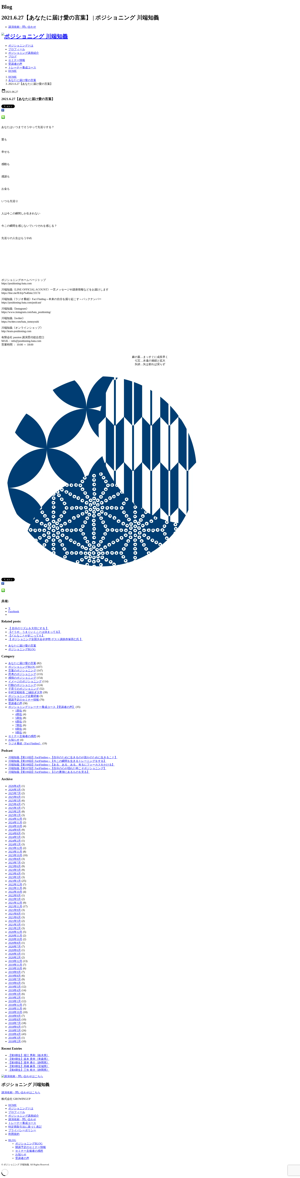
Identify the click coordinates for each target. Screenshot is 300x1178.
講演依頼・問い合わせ (22, 26)
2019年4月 (14, 990)
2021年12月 (15, 902)
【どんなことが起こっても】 (26, 635)
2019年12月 (15, 961)
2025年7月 (14, 793)
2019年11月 (15, 964)
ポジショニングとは (20, 45)
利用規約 (13, 1133)
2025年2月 (14, 811)
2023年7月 (14, 862)
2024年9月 (14, 829)
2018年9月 (14, 1015)
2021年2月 (14, 928)
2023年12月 (15, 848)
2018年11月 (15, 1008)
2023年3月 (14, 877)
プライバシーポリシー (22, 1130)
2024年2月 (14, 840)
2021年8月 (14, 913)
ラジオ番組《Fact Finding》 (25, 743)
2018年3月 (14, 1037)
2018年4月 (14, 1034)
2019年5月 (14, 986)
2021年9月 (14, 910)
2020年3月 (14, 953)
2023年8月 (14, 858)
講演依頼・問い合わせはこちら (20, 1092)
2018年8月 (14, 1019)
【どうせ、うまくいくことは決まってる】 (34, 631)
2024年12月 (15, 818)
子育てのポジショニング (23, 688)
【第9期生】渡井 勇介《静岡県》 (28, 1062)
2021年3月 (14, 924)
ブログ (12, 56)
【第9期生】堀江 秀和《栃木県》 (28, 1055)
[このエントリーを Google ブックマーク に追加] (2, 110)
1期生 (18, 710)
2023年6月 (14, 866)
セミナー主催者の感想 (22, 736)
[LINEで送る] (3, 117)
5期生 (18, 717)
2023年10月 (15, 855)
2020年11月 (15, 935)
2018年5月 (14, 1030)
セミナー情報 (16, 60)
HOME (12, 70)
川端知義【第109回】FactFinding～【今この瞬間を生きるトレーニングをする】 (57, 761)
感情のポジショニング (22, 677)
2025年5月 (14, 800)
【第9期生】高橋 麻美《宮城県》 (28, 1066)
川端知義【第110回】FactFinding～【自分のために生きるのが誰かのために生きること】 (62, 757)
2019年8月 (14, 975)
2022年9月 (14, 895)
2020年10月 (15, 939)
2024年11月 (15, 822)
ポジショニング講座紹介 (23, 52)
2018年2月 (14, 1041)
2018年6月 (14, 1026)
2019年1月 (14, 1001)
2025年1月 (14, 815)
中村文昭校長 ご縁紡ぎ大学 (25, 692)
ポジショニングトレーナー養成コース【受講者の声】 (41, 706)
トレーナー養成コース (22, 67)
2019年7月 (14, 979)
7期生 (18, 725)
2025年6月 (14, 796)
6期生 (18, 721)
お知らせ (13, 739)
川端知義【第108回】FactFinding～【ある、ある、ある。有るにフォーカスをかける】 (61, 764)
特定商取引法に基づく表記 (25, 1126)
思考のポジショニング (22, 674)
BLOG (12, 1140)
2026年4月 (14, 786)
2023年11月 (15, 851)
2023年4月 (14, 873)
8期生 (18, 728)
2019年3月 (14, 993)
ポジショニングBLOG (22, 649)
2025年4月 (14, 804)
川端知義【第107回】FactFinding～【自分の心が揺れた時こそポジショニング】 (57, 768)
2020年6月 (14, 950)
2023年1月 (14, 880)
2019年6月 (14, 983)
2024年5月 (14, 837)
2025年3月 (14, 807)
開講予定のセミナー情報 (23, 699)
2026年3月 (14, 789)
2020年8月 (14, 942)
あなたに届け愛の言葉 (22, 80)
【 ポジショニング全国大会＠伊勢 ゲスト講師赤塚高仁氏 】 (45, 639)
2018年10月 (15, 1012)
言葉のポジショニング (22, 670)
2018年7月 (14, 1023)
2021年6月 (14, 917)
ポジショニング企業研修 (23, 696)
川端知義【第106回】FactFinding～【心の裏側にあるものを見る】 (49, 771)
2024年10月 (15, 826)
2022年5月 (14, 899)
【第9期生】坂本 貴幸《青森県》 (28, 1058)
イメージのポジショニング (25, 681)
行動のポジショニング (22, 685)
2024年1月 (14, 844)
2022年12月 (15, 884)
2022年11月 (15, 888)
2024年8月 (14, 833)
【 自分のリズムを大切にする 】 (28, 628)
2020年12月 (15, 931)
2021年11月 (15, 906)
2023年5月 (14, 869)
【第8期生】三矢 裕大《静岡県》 (28, 1069)
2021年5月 (14, 921)
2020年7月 (14, 946)
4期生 (18, 714)
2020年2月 (14, 957)
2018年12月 (15, 1004)
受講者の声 (15, 63)
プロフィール (16, 49)
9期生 (18, 732)
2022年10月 (15, 891)
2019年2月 (14, 997)
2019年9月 (14, 972)
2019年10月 (15, 968)
